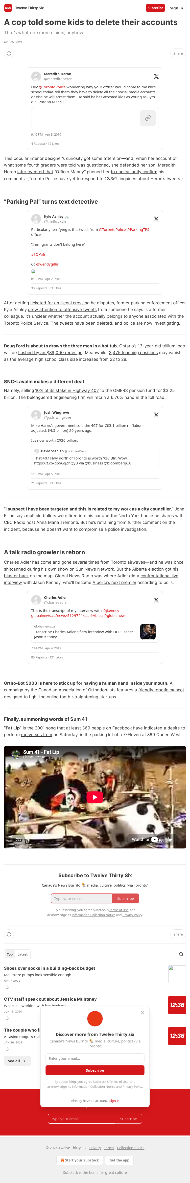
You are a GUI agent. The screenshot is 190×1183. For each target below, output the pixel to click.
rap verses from (36, 734)
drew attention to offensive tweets (62, 309)
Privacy (95, 1147)
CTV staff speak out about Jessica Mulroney (50, 999)
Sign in (176, 7)
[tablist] (17, 954)
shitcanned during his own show (36, 569)
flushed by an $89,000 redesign (50, 352)
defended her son (137, 165)
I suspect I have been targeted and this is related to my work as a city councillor (88, 509)
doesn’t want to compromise (75, 529)
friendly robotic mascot (161, 689)
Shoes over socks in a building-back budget (49, 968)
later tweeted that (35, 171)
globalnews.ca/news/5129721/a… (60, 615)
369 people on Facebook (107, 727)
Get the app (119, 1160)
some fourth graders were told (45, 165)
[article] (95, 977)
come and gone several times (70, 562)
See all (14, 1060)
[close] (142, 1013)
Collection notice (130, 1147)
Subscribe (155, 8)
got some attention (102, 158)
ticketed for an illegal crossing (60, 302)
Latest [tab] (23, 954)
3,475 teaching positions (133, 352)
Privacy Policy (132, 1086)
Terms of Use (118, 1081)
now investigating (161, 323)
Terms (109, 1147)
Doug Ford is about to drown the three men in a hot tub (60, 345)
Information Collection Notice (93, 1086)
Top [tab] (10, 954)
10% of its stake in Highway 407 (67, 390)
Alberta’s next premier (114, 582)
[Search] (181, 954)
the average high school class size (44, 359)
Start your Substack (82, 1160)
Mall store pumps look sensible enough (37, 974)
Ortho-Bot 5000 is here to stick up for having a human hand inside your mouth (85, 683)
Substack (70, 1172)
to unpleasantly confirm (134, 171)
